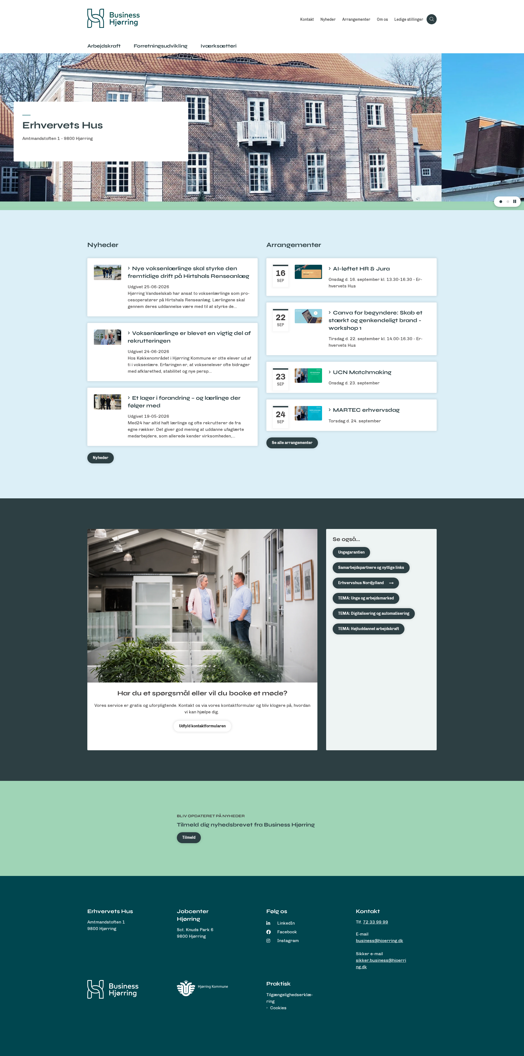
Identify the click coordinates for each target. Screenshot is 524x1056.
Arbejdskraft (104, 46)
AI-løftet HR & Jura (361, 268)
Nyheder (100, 457)
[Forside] (112, 989)
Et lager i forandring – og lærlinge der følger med (184, 402)
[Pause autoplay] (514, 201)
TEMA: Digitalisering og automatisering (373, 613)
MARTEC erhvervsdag (366, 410)
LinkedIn (286, 923)
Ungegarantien (351, 552)
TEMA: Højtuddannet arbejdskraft (368, 628)
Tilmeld (188, 837)
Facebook (287, 931)
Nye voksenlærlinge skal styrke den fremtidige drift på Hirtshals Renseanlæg (188, 272)
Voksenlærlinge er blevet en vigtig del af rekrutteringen (189, 337)
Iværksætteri (219, 46)
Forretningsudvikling (160, 46)
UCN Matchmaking (362, 372)
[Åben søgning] (432, 19)
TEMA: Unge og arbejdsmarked (366, 598)
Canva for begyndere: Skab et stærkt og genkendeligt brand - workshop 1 (375, 320)
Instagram (288, 940)
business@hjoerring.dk (379, 940)
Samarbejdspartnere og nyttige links (371, 567)
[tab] (500, 201)
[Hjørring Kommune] (202, 988)
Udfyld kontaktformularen (202, 726)
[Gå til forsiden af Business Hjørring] (192, 19)
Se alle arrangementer (292, 442)
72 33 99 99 (375, 922)
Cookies (278, 1007)
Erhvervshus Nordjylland (361, 583)
